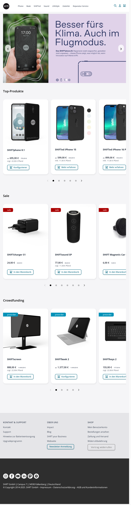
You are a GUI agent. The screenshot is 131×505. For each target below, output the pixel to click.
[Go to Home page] (6, 6)
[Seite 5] (76, 181)
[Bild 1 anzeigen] (63, 80)
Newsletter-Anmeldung (60, 446)
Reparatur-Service (80, 6)
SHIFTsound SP (63, 254)
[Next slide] (81, 181)
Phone (20, 6)
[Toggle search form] (115, 6)
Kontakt (7, 427)
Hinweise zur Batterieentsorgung (19, 436)
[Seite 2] (59, 181)
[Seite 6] (78, 285)
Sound (46, 6)
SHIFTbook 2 (62, 359)
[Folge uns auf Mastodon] (30, 476)
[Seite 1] (53, 181)
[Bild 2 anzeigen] (66, 80)
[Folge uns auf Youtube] (17, 476)
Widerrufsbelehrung (97, 441)
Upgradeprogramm (12, 441)
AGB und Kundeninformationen (92, 487)
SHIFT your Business (57, 436)
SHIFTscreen (14, 359)
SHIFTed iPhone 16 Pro (115, 149)
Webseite (51, 441)
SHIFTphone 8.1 (16, 150)
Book (28, 6)
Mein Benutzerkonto (97, 427)
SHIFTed (37, 6)
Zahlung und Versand (98, 436)
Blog (49, 431)
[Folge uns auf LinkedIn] (24, 476)
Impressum (45, 487)
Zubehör (66, 6)
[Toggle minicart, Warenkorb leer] (124, 6)
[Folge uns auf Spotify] (36, 476)
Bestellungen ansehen (98, 431)
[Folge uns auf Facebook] (11, 476)
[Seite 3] (64, 181)
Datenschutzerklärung (64, 487)
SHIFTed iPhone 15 (65, 149)
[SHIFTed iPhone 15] (73, 121)
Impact (50, 427)
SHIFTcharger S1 (16, 254)
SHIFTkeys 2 (109, 359)
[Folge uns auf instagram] (5, 476)
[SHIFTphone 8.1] (25, 122)
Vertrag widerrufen (101, 447)
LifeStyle (55, 6)
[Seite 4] (70, 181)
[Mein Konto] (120, 6)
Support (7, 431)
